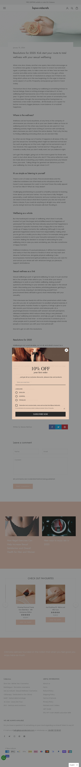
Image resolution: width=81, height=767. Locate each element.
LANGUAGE (18, 389)
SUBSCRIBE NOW (40, 414)
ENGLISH (22, 392)
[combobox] (74, 765)
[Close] (66, 350)
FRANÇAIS (22, 400)
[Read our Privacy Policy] (64, 408)
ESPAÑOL (22, 396)
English (72, 765)
